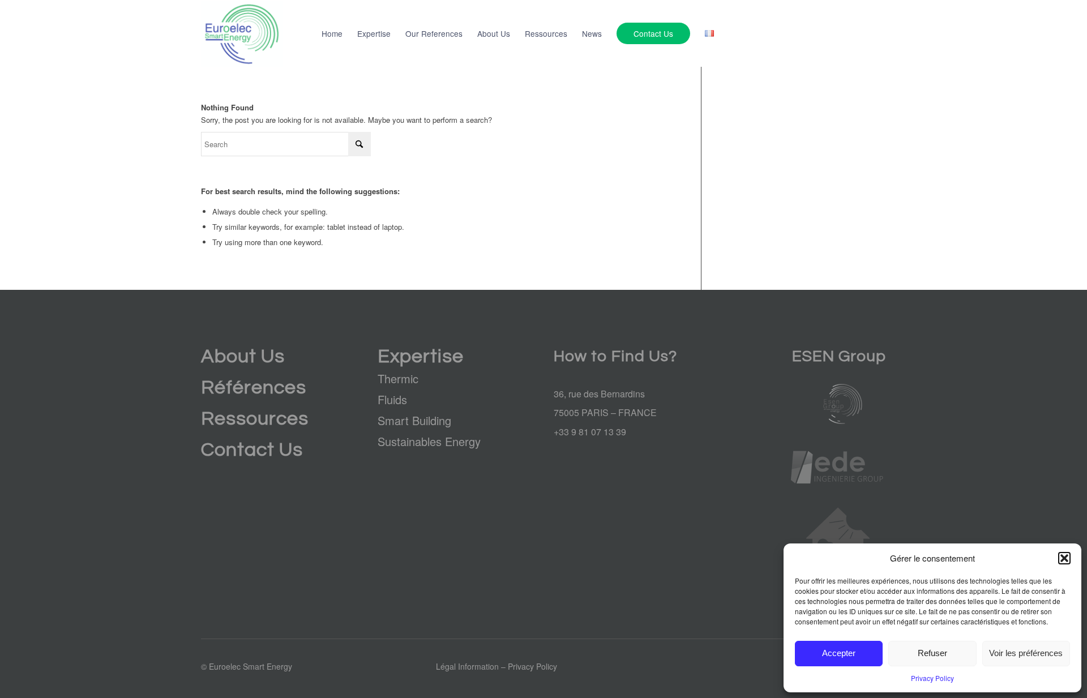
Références (253, 387)
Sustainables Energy (429, 441)
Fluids (392, 399)
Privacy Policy (932, 678)
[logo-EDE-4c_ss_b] (838, 467)
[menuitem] (332, 33)
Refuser (932, 653)
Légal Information (467, 666)
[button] (1064, 558)
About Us (243, 356)
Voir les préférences (1026, 653)
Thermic (398, 378)
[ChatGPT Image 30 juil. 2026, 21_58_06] (838, 404)
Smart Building (414, 420)
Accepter (838, 653)
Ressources (255, 419)
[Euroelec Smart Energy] (242, 33)
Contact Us (252, 450)
